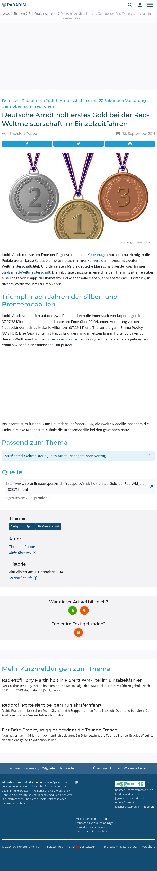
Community (30, 768)
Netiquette (66, 768)
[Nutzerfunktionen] (140, 5)
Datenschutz (128, 846)
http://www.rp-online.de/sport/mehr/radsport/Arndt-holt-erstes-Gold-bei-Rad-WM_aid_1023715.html (76, 486)
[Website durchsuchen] (130, 5)
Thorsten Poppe (22, 546)
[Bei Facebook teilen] (27, 144)
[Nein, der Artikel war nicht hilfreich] (84, 610)
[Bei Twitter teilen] (78, 144)
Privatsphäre (147, 846)
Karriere (93, 260)
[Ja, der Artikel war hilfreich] (72, 610)
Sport (30, 526)
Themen (19, 13)
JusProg (149, 806)
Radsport (17, 526)
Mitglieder (49, 768)
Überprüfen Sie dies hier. (91, 831)
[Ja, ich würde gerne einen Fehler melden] (78, 632)
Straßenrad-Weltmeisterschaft (26, 272)
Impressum (110, 846)
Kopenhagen (97, 254)
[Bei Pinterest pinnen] (130, 144)
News (6, 13)
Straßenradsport (45, 13)
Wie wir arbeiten (135, 768)
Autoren (116, 768)
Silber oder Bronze (62, 339)
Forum (15, 768)
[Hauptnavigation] (150, 5)
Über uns (100, 768)
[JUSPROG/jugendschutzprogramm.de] (130, 784)
